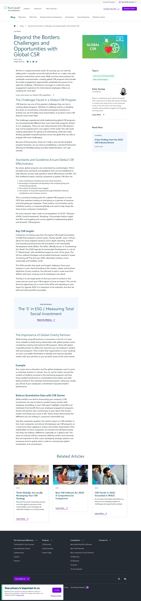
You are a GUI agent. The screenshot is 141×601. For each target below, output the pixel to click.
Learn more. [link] (20, 595)
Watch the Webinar (44, 320)
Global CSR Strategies (100, 79)
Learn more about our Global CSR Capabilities (33, 95)
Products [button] (27, 8)
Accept (57, 590)
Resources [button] (37, 8)
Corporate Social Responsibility (103, 76)
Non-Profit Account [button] (127, 2)
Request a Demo (129, 8)
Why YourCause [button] (51, 8)
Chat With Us (20, 579)
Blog (22, 26)
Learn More (96, 115)
